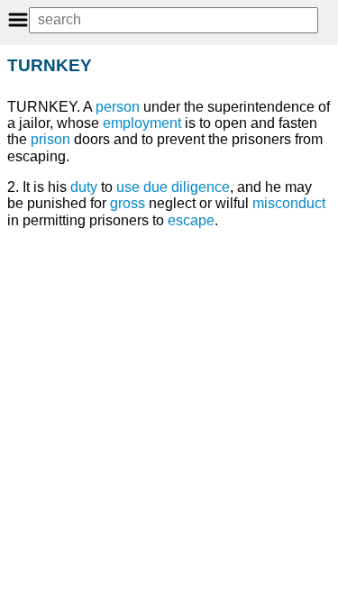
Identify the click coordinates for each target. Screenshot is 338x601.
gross (127, 203)
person (118, 106)
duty (83, 187)
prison (50, 139)
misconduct (288, 203)
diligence (200, 187)
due (155, 187)
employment (142, 123)
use (128, 187)
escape (191, 220)
